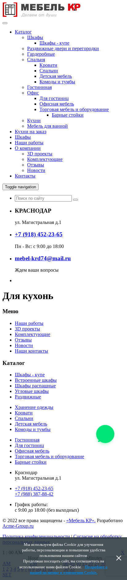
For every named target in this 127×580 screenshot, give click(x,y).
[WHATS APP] (104, 433)
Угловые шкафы (32, 391)
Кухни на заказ (30, 131)
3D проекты (39, 153)
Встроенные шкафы (36, 380)
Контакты (25, 175)
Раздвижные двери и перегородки (63, 48)
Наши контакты (31, 351)
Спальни (48, 70)
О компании (28, 148)
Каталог (23, 31)
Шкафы (35, 37)
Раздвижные (28, 396)
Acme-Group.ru (18, 526)
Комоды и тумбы (57, 81)
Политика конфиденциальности (36, 536)
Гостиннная (39, 87)
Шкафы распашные (35, 385)
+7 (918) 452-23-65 (34, 488)
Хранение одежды (34, 407)
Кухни (34, 120)
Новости (36, 170)
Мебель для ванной (47, 126)
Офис (33, 92)
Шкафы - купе (54, 43)
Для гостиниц (54, 98)
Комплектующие (45, 159)
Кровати (48, 65)
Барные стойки (68, 115)
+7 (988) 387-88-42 (34, 494)
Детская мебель (55, 76)
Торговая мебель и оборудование (74, 109)
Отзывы (35, 164)
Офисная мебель (56, 103)
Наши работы (29, 142)
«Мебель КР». (81, 520)
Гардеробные (41, 54)
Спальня (36, 59)
